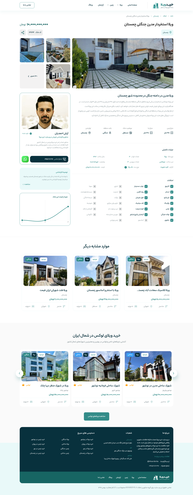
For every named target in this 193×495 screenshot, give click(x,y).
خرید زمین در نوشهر (38, 439)
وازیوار (165, 390)
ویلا (121, 5)
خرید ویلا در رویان (87, 444)
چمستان (156, 16)
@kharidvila (152, 461)
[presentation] (173, 373)
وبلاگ (90, 5)
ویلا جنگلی (65, 439)
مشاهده (27, 184)
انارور (113, 390)
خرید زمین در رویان (38, 444)
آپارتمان (101, 5)
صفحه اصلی (132, 5)
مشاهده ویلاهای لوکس (96, 416)
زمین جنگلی (65, 448)
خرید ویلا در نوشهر (87, 439)
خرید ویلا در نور (88, 448)
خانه (171, 16)
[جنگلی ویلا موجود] (147, 274)
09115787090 (49, 159)
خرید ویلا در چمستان (86, 453)
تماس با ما (27, 5)
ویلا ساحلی (65, 444)
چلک (61, 390)
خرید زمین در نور (39, 448)
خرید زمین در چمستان (37, 453)
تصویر (33, 76)
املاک (165, 16)
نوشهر (169, 390)
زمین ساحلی (65, 453)
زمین (112, 5)
